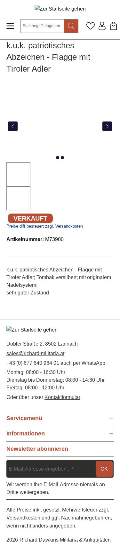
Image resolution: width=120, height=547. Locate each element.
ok (104, 469)
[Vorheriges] (13, 126)
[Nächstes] (107, 126)
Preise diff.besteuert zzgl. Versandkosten (44, 226)
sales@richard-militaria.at (35, 353)
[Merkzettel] (90, 26)
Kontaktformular (62, 397)
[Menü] (10, 25)
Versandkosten (23, 517)
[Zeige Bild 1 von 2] (57, 157)
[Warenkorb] (113, 26)
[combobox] (42, 26)
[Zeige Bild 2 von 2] (62, 157)
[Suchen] (71, 26)
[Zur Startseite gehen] (60, 9)
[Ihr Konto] (102, 26)
